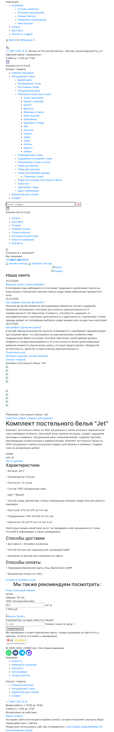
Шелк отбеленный (28, 190)
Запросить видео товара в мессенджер (29, 418)
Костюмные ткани (28, 87)
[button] (57, 386)
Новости (17, 661)
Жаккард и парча (34, 112)
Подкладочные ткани (30, 154)
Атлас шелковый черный (20, 590)
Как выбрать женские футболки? (25, 302)
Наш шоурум (25, 23)
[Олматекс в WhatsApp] (9, 652)
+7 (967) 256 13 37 (17, 50)
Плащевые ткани (33, 176)
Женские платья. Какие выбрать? (25, 284)
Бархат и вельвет (34, 101)
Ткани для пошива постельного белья (40, 179)
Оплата (16, 26)
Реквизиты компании (24, 664)
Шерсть (28, 147)
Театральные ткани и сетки (34, 162)
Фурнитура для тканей (25, 692)
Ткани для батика (28, 165)
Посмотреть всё (15, 352)
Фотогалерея (19, 671)
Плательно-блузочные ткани (34, 94)
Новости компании (23, 239)
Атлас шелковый (33, 97)
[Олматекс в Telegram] (22, 652)
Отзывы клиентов (28, 8)
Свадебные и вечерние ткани (35, 158)
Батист (28, 104)
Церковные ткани (28, 187)
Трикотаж (23, 183)
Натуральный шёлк (29, 90)
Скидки (16, 695)
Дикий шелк (25, 79)
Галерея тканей (21, 228)
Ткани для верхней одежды (34, 172)
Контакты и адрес (22, 33)
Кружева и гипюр (34, 122)
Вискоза (28, 108)
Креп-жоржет (32, 115)
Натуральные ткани (23, 688)
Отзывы (16, 225)
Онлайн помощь (18, 263)
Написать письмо (41, 263)
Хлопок (28, 144)
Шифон (28, 151)
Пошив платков (27, 16)
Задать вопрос (14, 715)
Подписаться (14, 628)
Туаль (27, 140)
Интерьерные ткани (29, 83)
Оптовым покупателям (31, 12)
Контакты (17, 243)
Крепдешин (30, 119)
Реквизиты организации (32, 19)
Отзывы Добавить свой (21, 579)
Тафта (27, 137)
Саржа (27, 133)
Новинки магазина (23, 684)
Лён (26, 126)
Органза (28, 129)
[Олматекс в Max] (29, 652)
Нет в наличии (14, 460)
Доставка (17, 30)
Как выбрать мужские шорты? (24, 327)
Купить (20, 616)
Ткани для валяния (29, 169)
